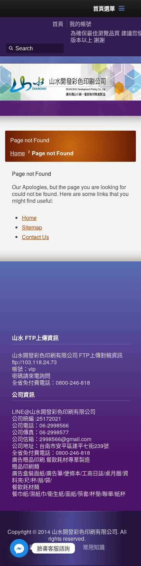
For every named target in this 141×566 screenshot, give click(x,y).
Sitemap (32, 227)
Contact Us (35, 237)
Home (17, 153)
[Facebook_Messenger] (19, 548)
